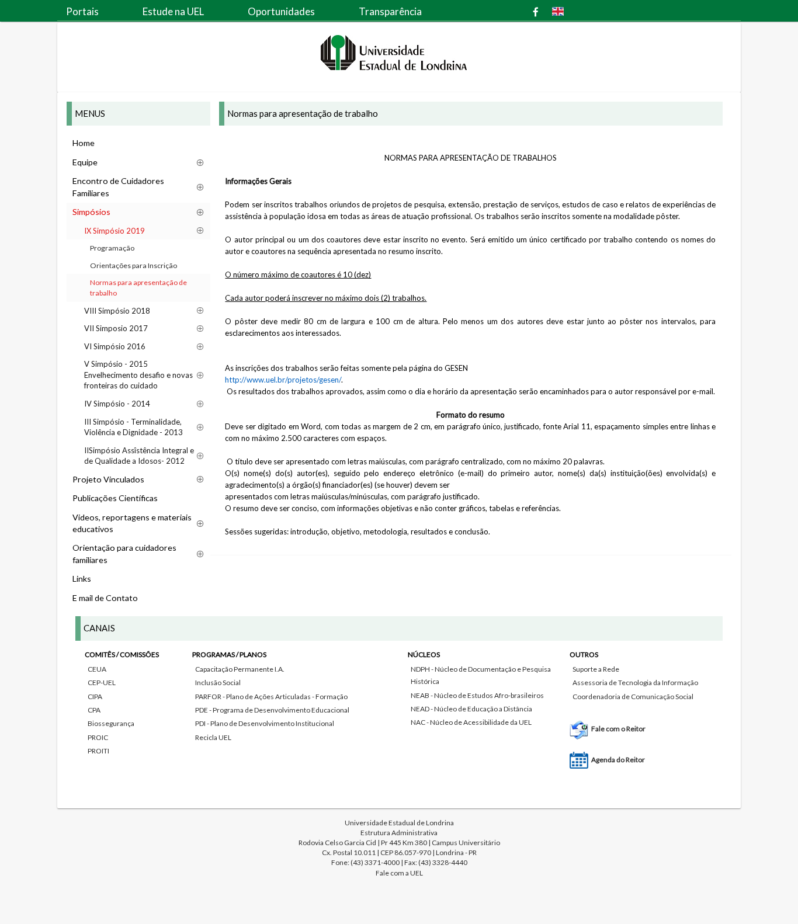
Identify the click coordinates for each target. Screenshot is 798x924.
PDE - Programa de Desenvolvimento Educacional (272, 710)
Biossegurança (111, 723)
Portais (82, 11)
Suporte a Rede (596, 669)
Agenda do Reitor (618, 759)
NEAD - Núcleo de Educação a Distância (471, 708)
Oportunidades (281, 11)
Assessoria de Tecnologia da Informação (635, 682)
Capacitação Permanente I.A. (239, 669)
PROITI (98, 750)
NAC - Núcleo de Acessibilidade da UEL (471, 722)
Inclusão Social (218, 682)
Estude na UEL (173, 11)
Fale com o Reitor (618, 728)
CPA (94, 710)
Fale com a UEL (399, 873)
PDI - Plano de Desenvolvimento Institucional (264, 723)
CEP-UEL (102, 682)
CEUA (97, 669)
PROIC (98, 737)
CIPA (95, 696)
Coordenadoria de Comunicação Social (633, 696)
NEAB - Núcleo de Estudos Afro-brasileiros (477, 695)
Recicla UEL (213, 737)
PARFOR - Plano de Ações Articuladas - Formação (271, 696)
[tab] (399, 704)
